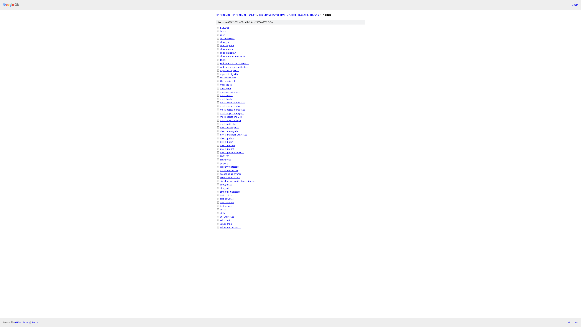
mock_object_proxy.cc (231, 116)
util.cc (223, 209)
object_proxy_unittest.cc (232, 152)
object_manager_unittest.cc (233, 134)
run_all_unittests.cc (229, 170)
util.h (222, 213)
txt (568, 322)
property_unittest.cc (229, 166)
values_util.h (226, 223)
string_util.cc (226, 184)
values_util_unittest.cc (230, 227)
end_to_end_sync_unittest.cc (234, 67)
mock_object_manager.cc (232, 109)
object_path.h (226, 141)
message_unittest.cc (230, 92)
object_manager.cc (229, 127)
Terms (35, 322)
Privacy (26, 322)
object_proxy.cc (227, 145)
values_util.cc (226, 220)
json (575, 322)
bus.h (222, 34)
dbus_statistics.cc (228, 49)
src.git (252, 15)
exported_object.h (229, 74)
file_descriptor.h (227, 81)
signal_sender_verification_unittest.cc (238, 181)
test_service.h (226, 206)
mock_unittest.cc (228, 124)
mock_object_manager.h (232, 113)
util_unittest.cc (227, 216)
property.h (225, 163)
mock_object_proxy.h (230, 120)
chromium (223, 15)
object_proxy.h (227, 148)
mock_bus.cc (226, 95)
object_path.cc (227, 138)
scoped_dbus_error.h (230, 177)
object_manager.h (229, 131)
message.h (225, 88)
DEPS (223, 59)
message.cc (226, 84)
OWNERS (224, 156)
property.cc (225, 159)
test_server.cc (226, 198)
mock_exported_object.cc (232, 102)
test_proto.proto (228, 195)
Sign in (575, 4)
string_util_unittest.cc (230, 191)
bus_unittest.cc (227, 38)
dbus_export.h (227, 45)
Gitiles (18, 322)
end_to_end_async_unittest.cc (234, 63)
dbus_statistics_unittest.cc (232, 56)
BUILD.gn (225, 27)
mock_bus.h (226, 99)
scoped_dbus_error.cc (230, 173)
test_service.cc (227, 202)
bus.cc (223, 31)
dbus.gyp (224, 42)
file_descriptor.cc (228, 77)
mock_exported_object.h (232, 106)
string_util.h (225, 188)
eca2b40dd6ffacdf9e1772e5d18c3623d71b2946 (289, 15)
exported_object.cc (229, 70)
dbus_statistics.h (228, 52)
